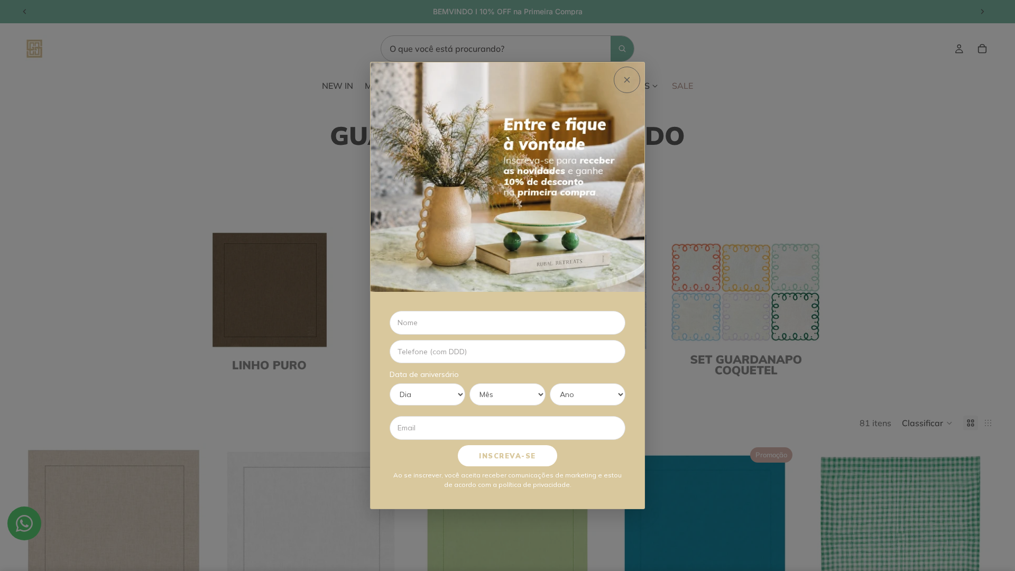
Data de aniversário (424, 374)
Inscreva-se (507, 456)
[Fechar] (627, 79)
